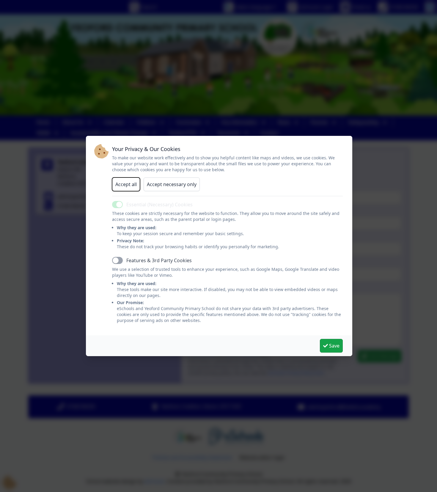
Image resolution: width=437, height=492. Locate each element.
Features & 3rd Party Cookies (159, 260)
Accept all (126, 184)
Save (333, 345)
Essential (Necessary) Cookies (159, 204)
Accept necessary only (172, 184)
